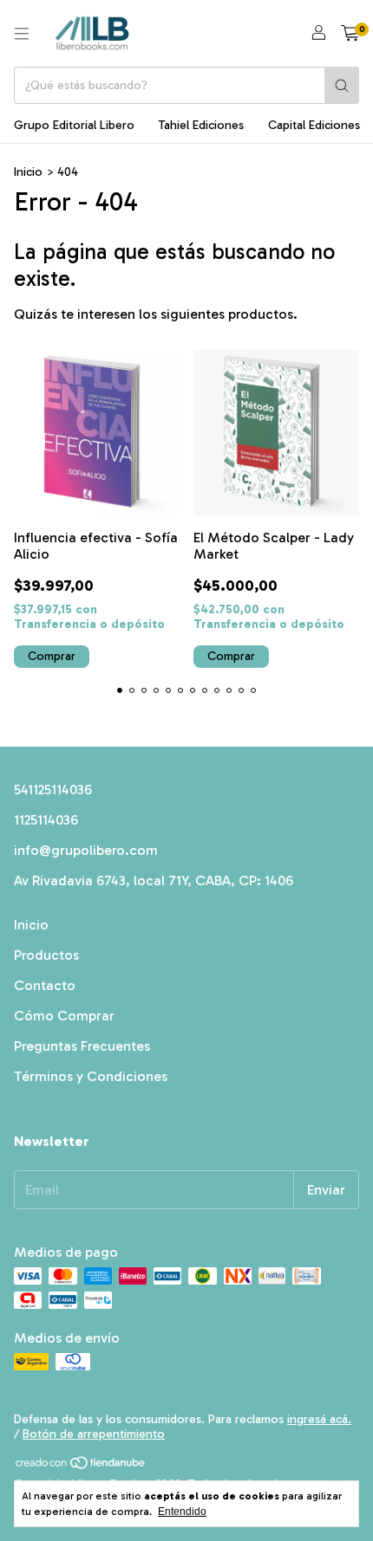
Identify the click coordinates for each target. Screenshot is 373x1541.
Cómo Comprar (64, 1015)
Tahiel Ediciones (201, 125)
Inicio (28, 172)
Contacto (44, 985)
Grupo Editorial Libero (74, 125)
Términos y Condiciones (90, 1076)
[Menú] (21, 34)
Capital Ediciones (314, 125)
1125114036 (46, 820)
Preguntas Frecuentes (82, 1046)
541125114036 (53, 789)
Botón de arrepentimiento (94, 1434)
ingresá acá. (319, 1419)
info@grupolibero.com (86, 850)
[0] (350, 33)
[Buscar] (341, 85)
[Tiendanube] (81, 1466)
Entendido (182, 1511)
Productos (46, 955)
